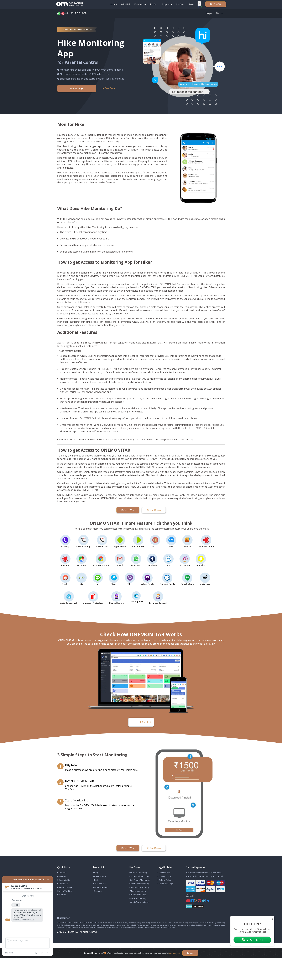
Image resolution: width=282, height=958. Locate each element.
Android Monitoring (138, 872)
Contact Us (63, 883)
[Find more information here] (27, 916)
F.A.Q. (96, 880)
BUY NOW (215, 4)
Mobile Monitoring (138, 891)
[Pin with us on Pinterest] (200, 901)
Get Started (141, 722)
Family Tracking (65, 891)
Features (139, 4)
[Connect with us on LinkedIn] (207, 901)
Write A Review (101, 887)
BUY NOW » (127, 510)
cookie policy (175, 953)
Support (165, 4)
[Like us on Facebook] (192, 901)
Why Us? (125, 4)
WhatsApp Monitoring (139, 902)
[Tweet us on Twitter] (203, 901)
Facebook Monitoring (139, 883)
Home (113, 4)
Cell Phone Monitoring (140, 880)
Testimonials (100, 883)
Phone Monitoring (138, 894)
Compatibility (64, 880)
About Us (62, 872)
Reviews (180, 4)
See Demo (110, 88)
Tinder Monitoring (138, 898)
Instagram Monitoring (139, 887)
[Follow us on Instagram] (196, 901)
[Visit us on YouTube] (188, 901)
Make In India (100, 876)
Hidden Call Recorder (139, 876)
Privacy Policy (164, 876)
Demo (219, 13)
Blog (191, 4)
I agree (190, 953)
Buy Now (75, 88)
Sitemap (98, 891)
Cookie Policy (164, 872)
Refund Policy (164, 880)
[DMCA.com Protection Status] (195, 906)
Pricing (153, 4)
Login (209, 13)
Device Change (65, 887)
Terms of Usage (165, 883)
